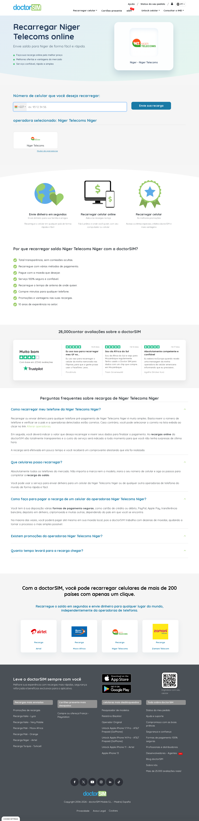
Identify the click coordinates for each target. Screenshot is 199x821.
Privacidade (83, 810)
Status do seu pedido (153, 3)
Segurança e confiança (158, 731)
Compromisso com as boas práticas (161, 724)
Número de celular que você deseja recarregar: (56, 95)
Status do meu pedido (158, 710)
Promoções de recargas (26, 710)
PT (181, 4)
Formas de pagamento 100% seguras (162, 739)
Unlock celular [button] (149, 10)
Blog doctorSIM (154, 759)
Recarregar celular (149, 214)
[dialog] (11, 818)
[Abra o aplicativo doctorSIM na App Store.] (116, 678)
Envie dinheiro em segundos (48, 214)
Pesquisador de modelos (115, 710)
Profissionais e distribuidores (162, 747)
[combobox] (20, 106)
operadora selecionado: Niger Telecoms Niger (55, 120)
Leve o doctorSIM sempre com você (47, 679)
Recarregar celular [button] (84, 10)
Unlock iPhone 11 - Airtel (118, 747)
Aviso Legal (99, 810)
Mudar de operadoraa (47, 151)
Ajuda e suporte (155, 716)
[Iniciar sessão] (172, 4)
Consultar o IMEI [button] (173, 10)
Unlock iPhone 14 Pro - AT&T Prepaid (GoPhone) (120, 739)
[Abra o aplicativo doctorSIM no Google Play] (116, 688)
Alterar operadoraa (38, 426)
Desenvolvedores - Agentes (164, 753)
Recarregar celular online (98, 214)
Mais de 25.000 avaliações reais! (163, 771)
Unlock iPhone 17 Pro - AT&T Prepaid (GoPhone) (120, 730)
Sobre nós (151, 765)
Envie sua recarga (151, 105)
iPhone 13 (110, 753)
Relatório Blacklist (111, 716)
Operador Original (112, 722)
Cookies (113, 810)
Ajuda (131, 3)
